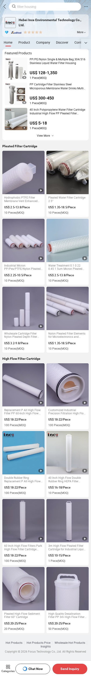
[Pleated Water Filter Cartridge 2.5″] (67, 172)
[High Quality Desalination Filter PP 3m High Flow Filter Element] (67, 588)
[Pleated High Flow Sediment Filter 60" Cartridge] (23, 588)
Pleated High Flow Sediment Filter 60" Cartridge (22, 615)
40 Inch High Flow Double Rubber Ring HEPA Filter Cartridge (64, 479)
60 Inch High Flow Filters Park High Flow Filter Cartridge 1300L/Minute (23, 547)
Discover (62, 42)
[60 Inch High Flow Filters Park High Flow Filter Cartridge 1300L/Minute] (23, 520)
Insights (46, 646)
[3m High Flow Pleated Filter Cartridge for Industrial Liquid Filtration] (67, 520)
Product (24, 42)
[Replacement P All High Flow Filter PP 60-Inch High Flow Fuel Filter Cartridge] (23, 385)
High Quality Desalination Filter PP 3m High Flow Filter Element (66, 615)
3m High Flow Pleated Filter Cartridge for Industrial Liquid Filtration (66, 547)
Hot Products (14, 643)
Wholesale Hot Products (70, 643)
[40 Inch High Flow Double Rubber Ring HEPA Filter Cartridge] (67, 452)
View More (43, 136)
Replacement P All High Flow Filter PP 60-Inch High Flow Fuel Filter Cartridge (22, 412)
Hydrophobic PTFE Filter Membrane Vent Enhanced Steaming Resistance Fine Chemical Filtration (21, 199)
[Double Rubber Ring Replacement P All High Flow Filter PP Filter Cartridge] (23, 452)
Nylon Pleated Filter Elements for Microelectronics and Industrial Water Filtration (66, 335)
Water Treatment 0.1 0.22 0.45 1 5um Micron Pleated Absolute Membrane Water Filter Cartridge (65, 267)
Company (43, 42)
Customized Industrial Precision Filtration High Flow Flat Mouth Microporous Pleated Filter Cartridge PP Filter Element (67, 412)
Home (8, 42)
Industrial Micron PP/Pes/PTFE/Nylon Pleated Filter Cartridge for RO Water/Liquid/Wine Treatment (23, 267)
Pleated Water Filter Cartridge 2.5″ (66, 199)
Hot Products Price (38, 643)
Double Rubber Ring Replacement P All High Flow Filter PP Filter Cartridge (22, 479)
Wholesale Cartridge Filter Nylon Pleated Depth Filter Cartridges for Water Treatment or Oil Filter (20, 335)
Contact (80, 42)
